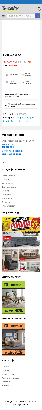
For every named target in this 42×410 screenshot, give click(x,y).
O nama (5, 366)
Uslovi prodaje (8, 374)
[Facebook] (3, 162)
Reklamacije (7, 385)
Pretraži (37, 15)
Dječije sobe (7, 194)
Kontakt (5, 370)
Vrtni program (8, 206)
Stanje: (5, 65)
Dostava (6, 381)
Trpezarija (6, 179)
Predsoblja (7, 198)
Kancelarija (7, 202)
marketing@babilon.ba (12, 150)
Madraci (5, 190)
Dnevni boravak (19, 121)
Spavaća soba (9, 187)
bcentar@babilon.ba (11, 154)
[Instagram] (8, 162)
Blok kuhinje (7, 183)
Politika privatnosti (10, 378)
